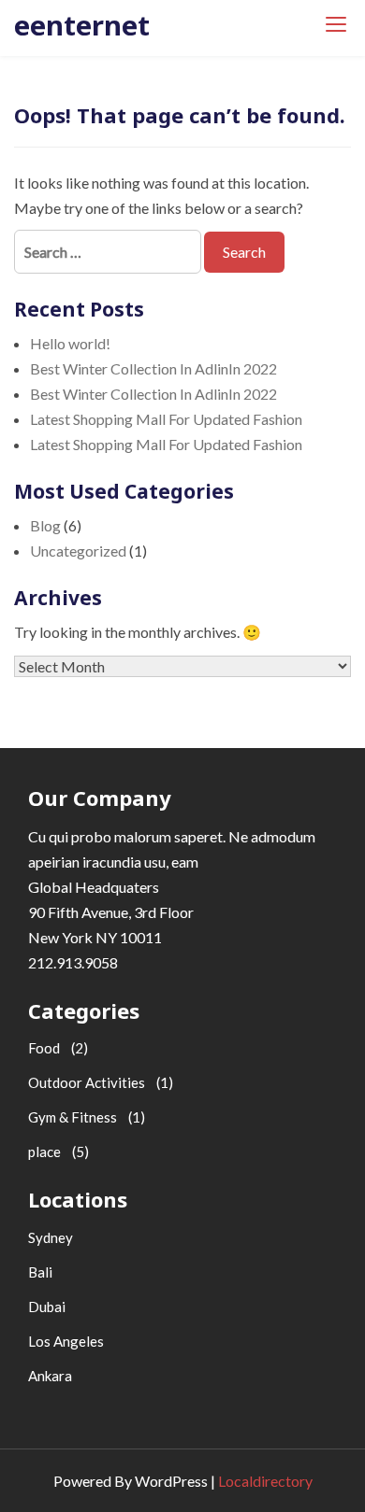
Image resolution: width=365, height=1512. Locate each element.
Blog (45, 525)
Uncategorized (78, 550)
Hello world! (70, 343)
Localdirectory (265, 1481)
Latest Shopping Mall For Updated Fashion (166, 419)
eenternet (82, 25)
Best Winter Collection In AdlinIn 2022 (153, 368)
